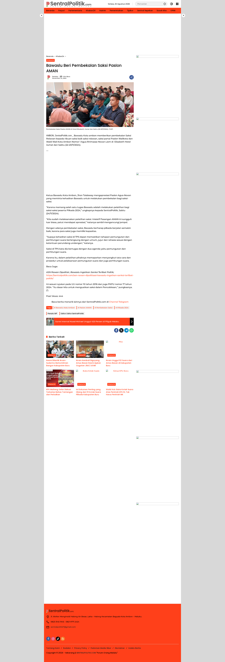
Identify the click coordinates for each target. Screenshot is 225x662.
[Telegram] (126, 330)
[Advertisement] (112, 34)
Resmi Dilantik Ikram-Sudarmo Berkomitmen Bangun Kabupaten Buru (58, 363)
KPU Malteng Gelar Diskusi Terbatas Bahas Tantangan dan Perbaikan (59, 392)
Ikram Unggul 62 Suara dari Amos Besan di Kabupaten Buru (119, 363)
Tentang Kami (53, 648)
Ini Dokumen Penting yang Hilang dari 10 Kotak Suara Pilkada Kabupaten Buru (88, 392)
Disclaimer (120, 648)
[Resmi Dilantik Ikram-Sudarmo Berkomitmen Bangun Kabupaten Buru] (60, 349)
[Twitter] (121, 330)
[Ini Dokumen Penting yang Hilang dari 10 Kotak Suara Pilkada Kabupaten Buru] (90, 378)
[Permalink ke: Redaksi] (49, 77)
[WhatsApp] (131, 330)
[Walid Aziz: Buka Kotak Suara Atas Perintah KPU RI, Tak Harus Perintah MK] (120, 378)
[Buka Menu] (177, 3)
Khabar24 (50, 60)
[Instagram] (53, 639)
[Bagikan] (131, 77)
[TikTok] (58, 639)
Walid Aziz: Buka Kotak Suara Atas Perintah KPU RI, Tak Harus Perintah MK (119, 392)
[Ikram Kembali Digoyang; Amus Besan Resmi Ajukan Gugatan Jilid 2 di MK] (90, 349)
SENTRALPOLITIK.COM (86, 652)
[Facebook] (116, 330)
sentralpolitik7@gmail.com (63, 627)
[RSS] (63, 639)
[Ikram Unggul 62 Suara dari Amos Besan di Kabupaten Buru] (120, 349)
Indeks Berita (134, 648)
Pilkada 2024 (123, 308)
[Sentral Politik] (69, 4)
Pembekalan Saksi (104, 308)
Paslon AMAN (86, 308)
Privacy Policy (80, 648)
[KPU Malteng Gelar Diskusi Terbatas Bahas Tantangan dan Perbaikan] (60, 378)
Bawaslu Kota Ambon (65, 308)
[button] (164, 4)
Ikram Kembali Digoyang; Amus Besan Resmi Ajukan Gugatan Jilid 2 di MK (88, 363)
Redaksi (55, 76)
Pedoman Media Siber (101, 648)
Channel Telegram (119, 302)
